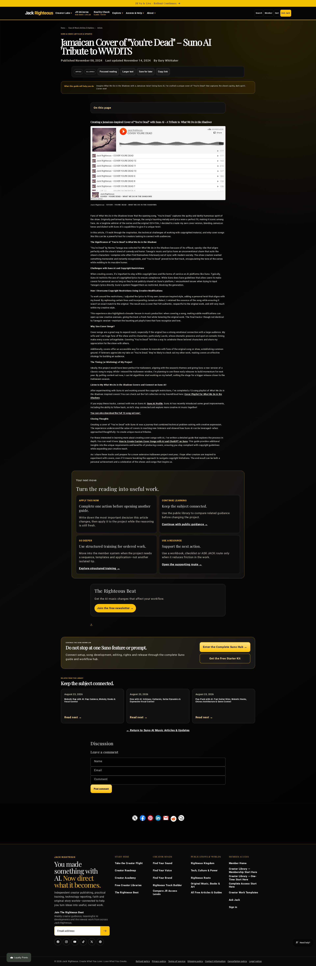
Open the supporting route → (182, 564)
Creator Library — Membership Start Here (243, 870)
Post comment (101, 789)
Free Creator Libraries (128, 885)
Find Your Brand (162, 877)
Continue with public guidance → (185, 524)
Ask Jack (285, 13)
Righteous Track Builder (167, 885)
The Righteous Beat (126, 892)
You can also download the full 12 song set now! (116, 413)
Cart (277, 13)
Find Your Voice (162, 870)
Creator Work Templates (243, 892)
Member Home (238, 863)
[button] (92, 624)
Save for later (145, 71)
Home (63, 28)
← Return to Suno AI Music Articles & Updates (158, 730)
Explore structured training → (99, 568)
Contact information (215, 961)
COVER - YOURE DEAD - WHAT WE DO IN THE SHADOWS (131, 205)
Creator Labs (62, 13)
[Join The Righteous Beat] (105, 930)
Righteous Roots (201, 877)
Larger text (127, 71)
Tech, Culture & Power (204, 870)
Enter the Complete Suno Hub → (225, 647)
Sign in (233, 907)
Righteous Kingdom (202, 863)
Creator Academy (125, 877)
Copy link (163, 71)
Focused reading (108, 71)
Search (259, 13)
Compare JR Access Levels (165, 892)
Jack (39, 13)
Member (268, 13)
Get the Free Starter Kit (225, 658)
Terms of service (176, 961)
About (150, 13)
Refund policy (143, 961)
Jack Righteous (98, 205)
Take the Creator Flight (129, 863)
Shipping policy (195, 961)
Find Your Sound (162, 863)
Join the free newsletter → (115, 608)
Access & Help (134, 13)
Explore (116, 13)
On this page (102, 107)
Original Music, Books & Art (205, 885)
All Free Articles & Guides (206, 892)
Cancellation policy (237, 961)
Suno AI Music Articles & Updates (81, 28)
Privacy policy (159, 961)
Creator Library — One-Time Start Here (243, 878)
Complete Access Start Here (243, 885)
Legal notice (255, 961)
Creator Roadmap (125, 870)
